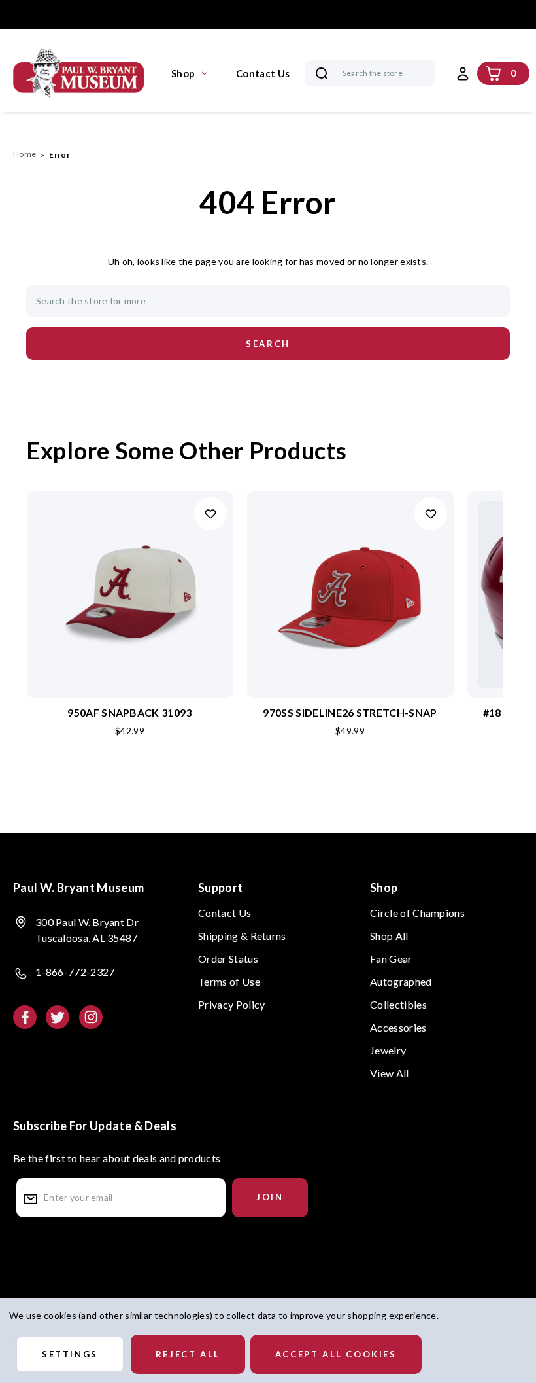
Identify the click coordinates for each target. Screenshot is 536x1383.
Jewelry (388, 1050)
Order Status (228, 958)
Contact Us (263, 73)
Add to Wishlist (210, 513)
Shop (183, 73)
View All (389, 1073)
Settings (70, 1354)
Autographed (401, 981)
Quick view (130, 572)
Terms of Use (229, 981)
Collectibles (398, 1004)
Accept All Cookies (336, 1354)
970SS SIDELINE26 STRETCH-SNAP (350, 712)
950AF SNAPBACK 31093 (129, 712)
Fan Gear (391, 958)
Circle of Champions (417, 913)
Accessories (398, 1027)
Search (321, 73)
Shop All (389, 935)
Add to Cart (130, 615)
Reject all (188, 1354)
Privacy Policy (231, 1004)
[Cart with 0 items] (493, 73)
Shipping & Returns (242, 935)
